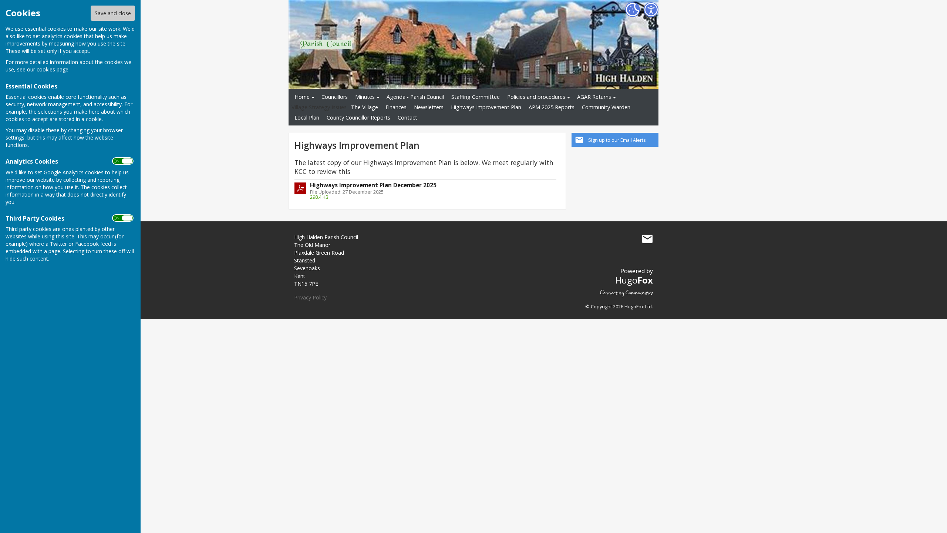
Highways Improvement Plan (486, 107)
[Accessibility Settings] (651, 9)
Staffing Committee (475, 96)
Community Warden (606, 107)
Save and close (113, 13)
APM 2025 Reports (551, 107)
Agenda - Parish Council (415, 96)
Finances (396, 107)
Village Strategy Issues (319, 107)
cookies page (52, 69)
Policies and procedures (536, 96)
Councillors (334, 96)
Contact (407, 117)
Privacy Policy (310, 297)
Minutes (365, 96)
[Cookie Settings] (632, 9)
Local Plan (306, 117)
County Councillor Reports (358, 117)
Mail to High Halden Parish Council (647, 238)
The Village (364, 107)
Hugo (634, 280)
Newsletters (429, 107)
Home (302, 96)
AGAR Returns (594, 96)
